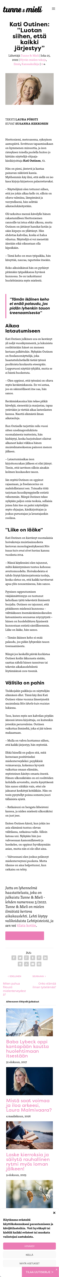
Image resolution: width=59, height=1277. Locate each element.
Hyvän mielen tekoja (33, 59)
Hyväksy (29, 1246)
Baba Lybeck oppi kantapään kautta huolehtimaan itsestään (27, 1048)
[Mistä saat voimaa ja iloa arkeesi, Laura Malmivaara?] (29, 1081)
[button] (54, 1212)
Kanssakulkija (30, 64)
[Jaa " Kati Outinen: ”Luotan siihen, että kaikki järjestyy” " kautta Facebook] (14, 958)
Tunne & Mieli (30, 55)
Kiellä (29, 1254)
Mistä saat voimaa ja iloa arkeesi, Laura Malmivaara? (29, 1105)
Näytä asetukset (29, 1263)
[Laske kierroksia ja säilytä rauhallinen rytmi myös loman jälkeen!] (29, 1135)
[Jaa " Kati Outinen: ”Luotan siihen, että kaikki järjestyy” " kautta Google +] (26, 958)
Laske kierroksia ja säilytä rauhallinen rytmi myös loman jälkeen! (28, 1161)
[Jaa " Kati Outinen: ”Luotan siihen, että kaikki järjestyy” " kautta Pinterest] (39, 958)
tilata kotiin (26, 925)
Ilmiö (17, 64)
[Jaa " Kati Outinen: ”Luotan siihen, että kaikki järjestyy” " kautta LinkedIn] (45, 958)
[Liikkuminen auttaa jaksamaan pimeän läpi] (29, 1194)
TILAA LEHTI (25, 935)
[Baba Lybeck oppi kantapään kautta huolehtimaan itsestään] (29, 1022)
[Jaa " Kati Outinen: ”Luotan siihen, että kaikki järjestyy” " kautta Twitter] (20, 958)
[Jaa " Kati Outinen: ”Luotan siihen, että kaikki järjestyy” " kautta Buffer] (20, 964)
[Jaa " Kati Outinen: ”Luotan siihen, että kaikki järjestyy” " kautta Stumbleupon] (26, 964)
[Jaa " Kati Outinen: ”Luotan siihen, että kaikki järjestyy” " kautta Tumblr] (33, 958)
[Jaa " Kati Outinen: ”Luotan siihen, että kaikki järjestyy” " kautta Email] (33, 964)
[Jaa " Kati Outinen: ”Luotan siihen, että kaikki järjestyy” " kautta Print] (39, 964)
